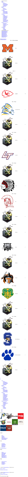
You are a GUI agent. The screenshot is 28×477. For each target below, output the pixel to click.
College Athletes (5, 396)
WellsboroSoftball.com (4, 33)
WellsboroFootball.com (4, 32)
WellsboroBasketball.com (5, 31)
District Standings (5, 11)
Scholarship (4, 407)
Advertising (4, 408)
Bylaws (4, 28)
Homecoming (4, 19)
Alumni (4, 15)
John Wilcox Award (5, 398)
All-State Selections (5, 394)
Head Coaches (5, 18)
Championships (5, 16)
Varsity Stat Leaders (4, 439)
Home (2, 1)
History (2, 392)
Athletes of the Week (5, 24)
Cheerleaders (4, 384)
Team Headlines (5, 23)
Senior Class (3, 445)
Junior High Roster (5, 382)
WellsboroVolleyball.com (5, 35)
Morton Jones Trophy (5, 20)
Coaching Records (5, 17)
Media (3, 22)
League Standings (5, 12)
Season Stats (4, 8)
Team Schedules (4, 446)
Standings (3, 388)
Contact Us (4, 468)
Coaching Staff (5, 5)
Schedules (3, 6)
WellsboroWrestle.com (4, 36)
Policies (1, 468)
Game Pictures (5, 25)
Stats (2, 7)
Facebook (4, 404)
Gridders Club (3, 405)
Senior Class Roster (5, 383)
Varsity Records (5, 21)
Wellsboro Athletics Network (5, 30)
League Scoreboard (5, 13)
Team (3, 2)
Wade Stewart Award (5, 400)
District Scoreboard (5, 390)
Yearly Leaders (5, 9)
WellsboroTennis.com (4, 34)
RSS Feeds (4, 402)
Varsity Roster (4, 3)
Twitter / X (4, 26)
